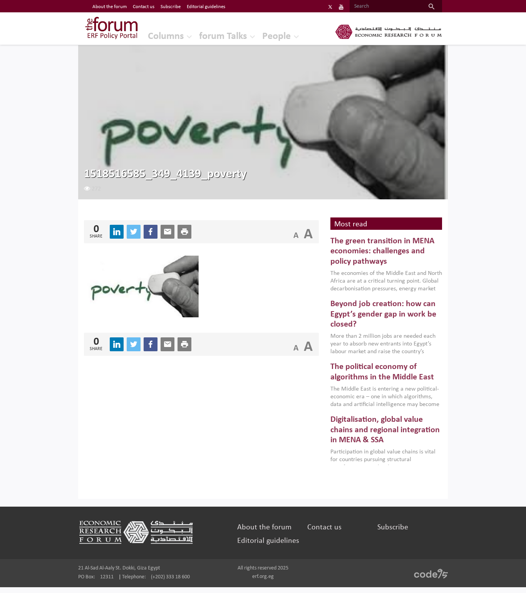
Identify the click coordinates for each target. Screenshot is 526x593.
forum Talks (223, 36)
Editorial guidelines (206, 6)
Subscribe (171, 6)
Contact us (143, 6)
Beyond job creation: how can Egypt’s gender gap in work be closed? (383, 314)
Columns (166, 36)
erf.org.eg (263, 577)
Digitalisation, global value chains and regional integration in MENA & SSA (385, 430)
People (276, 36)
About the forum (109, 6)
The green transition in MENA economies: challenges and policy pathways (382, 251)
